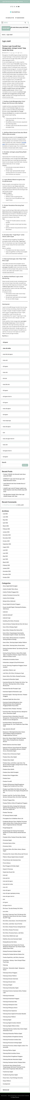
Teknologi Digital (7, 1019)
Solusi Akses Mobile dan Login (10, 936)
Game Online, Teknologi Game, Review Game (14, 645)
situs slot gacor (7, 408)
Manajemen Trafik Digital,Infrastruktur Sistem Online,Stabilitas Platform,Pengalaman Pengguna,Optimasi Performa (14, 733)
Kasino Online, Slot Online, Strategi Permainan (14, 676)
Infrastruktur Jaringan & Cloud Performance (13, 662)
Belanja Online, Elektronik (9, 601)
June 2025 (5, 553)
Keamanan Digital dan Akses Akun (11, 699)
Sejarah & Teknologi (8, 869)
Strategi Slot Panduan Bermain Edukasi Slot (13, 954)
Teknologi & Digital (7, 985)
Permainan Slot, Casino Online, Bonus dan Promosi (15, 854)
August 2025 (6, 547)
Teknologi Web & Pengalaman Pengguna (12, 1056)
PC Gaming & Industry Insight (10, 815)
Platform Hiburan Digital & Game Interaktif (13, 857)
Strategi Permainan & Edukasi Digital (12, 951)
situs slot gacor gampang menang (11, 893)
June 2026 (5, 517)
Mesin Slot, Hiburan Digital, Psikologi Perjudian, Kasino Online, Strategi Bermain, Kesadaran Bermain (14, 740)
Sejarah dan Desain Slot (9, 872)
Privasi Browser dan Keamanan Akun (12, 860)
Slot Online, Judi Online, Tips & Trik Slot (12, 924)
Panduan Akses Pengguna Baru (10, 775)
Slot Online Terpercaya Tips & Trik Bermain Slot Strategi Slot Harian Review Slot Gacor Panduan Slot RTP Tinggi (14, 916)
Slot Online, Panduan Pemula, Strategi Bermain (14, 927)
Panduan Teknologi (7, 812)
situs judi (5, 875)
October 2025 (6, 541)
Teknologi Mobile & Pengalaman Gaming (13, 1036)
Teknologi (5, 965)
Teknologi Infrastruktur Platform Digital (12, 1033)
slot (4, 432)
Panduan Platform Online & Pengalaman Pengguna (15, 803)
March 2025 (6, 562)
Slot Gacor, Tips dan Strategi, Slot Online (13, 908)
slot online (5, 911)
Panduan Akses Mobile (8, 769)
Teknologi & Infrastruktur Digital (10, 988)
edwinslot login (6, 618)
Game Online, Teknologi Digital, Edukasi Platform (15, 642)
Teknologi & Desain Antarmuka (10, 978)
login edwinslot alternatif (9, 729)
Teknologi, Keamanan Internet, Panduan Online (14, 1062)
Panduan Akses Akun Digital (10, 757)
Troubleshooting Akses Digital (10, 1075)
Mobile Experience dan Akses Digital (12, 744)
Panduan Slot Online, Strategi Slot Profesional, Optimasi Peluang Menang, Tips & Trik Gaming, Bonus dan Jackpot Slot (14, 808)
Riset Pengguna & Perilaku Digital (11, 866)
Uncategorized (6, 1084)
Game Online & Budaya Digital (10, 627)
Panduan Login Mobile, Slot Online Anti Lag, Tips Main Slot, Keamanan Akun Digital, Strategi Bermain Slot (15, 790)
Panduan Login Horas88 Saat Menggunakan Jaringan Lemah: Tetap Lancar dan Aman (14, 48)
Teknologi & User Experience (10, 1010)
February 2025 (6, 565)
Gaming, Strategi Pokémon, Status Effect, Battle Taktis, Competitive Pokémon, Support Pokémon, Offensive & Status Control (15, 654)
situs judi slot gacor (8, 881)
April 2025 (5, 559)
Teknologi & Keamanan (8, 995)
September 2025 (7, 544)
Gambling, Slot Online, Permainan (11, 621)
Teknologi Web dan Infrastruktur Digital (12, 1059)
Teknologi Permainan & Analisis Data (12, 1039)
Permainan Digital (7, 840)
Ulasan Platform (7, 1081)
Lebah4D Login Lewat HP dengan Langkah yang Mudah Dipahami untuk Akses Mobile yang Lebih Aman (13, 1)
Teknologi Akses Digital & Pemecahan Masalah (14, 1013)
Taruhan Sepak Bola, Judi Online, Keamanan (13, 957)
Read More (4, 336)
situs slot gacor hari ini (8, 438)
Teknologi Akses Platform (9, 1016)
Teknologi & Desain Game (9, 982)
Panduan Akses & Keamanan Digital (11, 754)
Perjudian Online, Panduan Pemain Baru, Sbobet (14, 837)
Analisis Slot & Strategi (8, 598)
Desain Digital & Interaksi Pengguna (11, 604)
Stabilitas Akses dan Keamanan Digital (12, 939)
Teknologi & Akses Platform (10, 975)
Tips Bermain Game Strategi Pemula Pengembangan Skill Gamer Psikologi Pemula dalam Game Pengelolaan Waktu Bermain (14, 1067)
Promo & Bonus (7, 863)
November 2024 (7, 574)
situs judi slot (6, 878)
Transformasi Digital (8, 1071)
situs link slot (6, 384)
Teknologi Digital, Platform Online (11, 1026)
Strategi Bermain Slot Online (10, 942)
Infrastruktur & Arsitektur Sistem (11, 659)
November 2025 (7, 538)
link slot (5, 378)
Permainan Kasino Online (9, 843)
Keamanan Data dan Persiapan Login (12, 688)
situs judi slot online (8, 884)
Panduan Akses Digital (8, 760)
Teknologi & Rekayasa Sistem (10, 1007)
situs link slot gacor (8, 354)
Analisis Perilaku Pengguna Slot (10, 592)
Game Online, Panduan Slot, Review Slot (12, 630)
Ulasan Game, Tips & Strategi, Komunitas (13, 1078)
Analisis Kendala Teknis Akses (10, 589)
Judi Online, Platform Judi (9, 670)
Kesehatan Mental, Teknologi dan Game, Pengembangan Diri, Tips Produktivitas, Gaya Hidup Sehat (15, 724)
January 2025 (6, 568)
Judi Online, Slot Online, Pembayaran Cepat (13, 673)
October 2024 (6, 577)
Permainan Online (7, 846)
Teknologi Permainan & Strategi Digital (12, 1042)
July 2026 (5, 513)
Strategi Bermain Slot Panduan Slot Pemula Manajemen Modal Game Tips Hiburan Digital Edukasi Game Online (14, 946)
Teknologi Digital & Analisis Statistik (12, 1023)
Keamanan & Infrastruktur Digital (11, 679)
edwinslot (5, 612)
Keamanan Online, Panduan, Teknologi (12, 708)
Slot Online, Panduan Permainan (10, 930)
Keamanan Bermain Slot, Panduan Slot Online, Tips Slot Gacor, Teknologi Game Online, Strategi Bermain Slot (15, 684)
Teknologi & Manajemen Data (10, 1004)
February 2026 (6, 529)
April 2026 (5, 523)
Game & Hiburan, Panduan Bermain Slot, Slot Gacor (15, 624)
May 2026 (5, 520)
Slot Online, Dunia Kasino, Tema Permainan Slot (14, 920)
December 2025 (7, 535)
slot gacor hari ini (7, 396)
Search (4, 462)
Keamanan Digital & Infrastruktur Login (12, 691)
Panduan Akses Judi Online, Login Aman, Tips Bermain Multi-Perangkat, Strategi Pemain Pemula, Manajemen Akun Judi (15, 764)
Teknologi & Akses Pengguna (10, 972)
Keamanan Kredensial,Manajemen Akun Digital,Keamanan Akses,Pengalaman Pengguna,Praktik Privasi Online (12, 704)
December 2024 (7, 571)
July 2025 (5, 550)
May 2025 (5, 556)
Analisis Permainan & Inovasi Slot (11, 595)
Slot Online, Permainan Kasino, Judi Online (13, 933)
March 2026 (6, 526)
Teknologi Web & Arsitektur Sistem (11, 1053)
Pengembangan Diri (7, 827)
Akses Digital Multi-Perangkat (10, 586)
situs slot (5, 360)
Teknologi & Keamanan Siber (10, 1001)
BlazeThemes (15, 1097)
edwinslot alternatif (7, 615)
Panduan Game (6, 778)
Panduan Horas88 (7, 781)
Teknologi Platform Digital (9, 1050)
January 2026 (6, 532)
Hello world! (21, 505)
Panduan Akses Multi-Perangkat (10, 772)
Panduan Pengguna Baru (9, 800)
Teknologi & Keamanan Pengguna (11, 998)
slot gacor (5, 366)
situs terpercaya (7, 420)
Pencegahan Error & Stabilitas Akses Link (13, 818)
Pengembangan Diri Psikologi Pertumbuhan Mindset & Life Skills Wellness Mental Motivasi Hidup (14, 832)
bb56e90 (6, 53)
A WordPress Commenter (9, 505)
